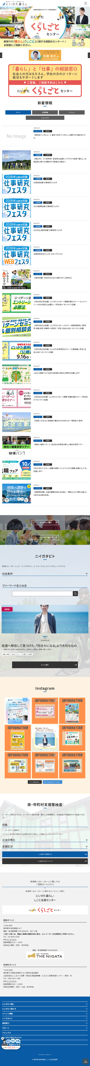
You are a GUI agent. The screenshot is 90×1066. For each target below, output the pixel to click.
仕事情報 (45, 112)
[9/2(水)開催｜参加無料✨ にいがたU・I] (45, 711)
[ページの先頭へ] (85, 1059)
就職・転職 (6, 654)
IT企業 (13, 654)
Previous (1, 55)
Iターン (19, 654)
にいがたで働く (8, 1004)
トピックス (45, 118)
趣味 (24, 654)
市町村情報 (6, 1047)
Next (89, 55)
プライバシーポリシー (45, 1054)
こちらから (12, 939)
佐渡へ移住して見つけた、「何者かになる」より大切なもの (39, 645)
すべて (18, 112)
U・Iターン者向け (12, 830)
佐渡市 (30, 654)
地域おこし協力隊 (9, 1042)
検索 (75, 593)
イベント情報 (7, 1013)
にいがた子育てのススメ (12, 1037)
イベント (72, 112)
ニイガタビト (7, 1018)
